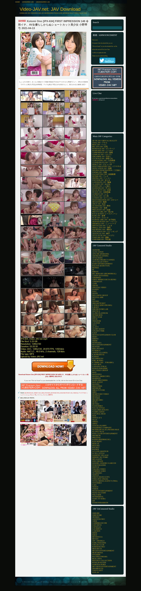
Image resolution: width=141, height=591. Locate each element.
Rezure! (96, 445)
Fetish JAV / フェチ (100, 176)
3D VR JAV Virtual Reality (104, 141)
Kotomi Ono (55, 393)
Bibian (95, 272)
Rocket (95, 447)
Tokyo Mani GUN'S (100, 477)
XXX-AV (95, 572)
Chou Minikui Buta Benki (104, 279)
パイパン (39, 395)
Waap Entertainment (102, 491)
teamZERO (97, 473)
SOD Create (97, 461)
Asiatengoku (98, 519)
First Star (97, 317)
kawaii (95, 356)
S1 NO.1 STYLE (98, 453)
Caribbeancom (99, 523)
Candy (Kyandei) (100, 276)
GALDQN (96, 323)
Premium (96, 435)
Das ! (94, 291)
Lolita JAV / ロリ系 (100, 196)
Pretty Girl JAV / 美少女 (103, 212)
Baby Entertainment (102, 264)
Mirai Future (98, 390)
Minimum (96, 388)
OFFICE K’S (97, 418)
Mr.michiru (97, 400)
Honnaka (96, 343)
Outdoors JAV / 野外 (101, 206)
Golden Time (98, 331)
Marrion (96, 378)
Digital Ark (97, 297)
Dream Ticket (99, 303)
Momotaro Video (100, 394)
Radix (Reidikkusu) (101, 439)
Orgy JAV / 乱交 (99, 204)
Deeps (95, 293)
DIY (93, 299)
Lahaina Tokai (99, 366)
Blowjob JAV (29, 393)
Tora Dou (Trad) (100, 479)
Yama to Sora (99, 499)
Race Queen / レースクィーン (104, 214)
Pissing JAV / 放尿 (99, 208)
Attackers (97, 258)
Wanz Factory (99, 493)
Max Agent (97, 382)
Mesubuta (97, 549)
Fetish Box (97, 315)
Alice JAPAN (97, 252)
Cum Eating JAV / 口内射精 (103, 160)
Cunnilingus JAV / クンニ (103, 162)
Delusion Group (100, 295)
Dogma (95, 301)
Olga (94, 420)
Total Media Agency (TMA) (104, 481)
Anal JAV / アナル (99, 143)
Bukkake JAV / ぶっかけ (102, 150)
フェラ (45, 395)
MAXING (96, 384)
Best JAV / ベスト (99, 145)
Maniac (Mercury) (101, 376)
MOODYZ (96, 396)
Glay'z (95, 327)
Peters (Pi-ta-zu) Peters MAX (105, 430)
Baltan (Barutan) (101, 266)
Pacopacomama (99, 557)
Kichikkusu (97, 358)
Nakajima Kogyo (100, 410)
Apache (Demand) (100, 254)
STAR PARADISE (99, 465)
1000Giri (95, 513)
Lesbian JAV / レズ (100, 194)
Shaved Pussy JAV (66, 393)
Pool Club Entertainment (105, 433)
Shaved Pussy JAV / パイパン (104, 222)
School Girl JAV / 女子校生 (104, 220)
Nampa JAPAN (98, 412)
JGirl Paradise (99, 543)
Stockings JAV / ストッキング (105, 231)
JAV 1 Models (98, 541)
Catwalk (96, 527)
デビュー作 (33, 395)
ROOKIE (95, 449)
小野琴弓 (50, 395)
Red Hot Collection (102, 560)
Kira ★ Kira (97, 360)
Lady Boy (96, 364)
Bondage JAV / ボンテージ (103, 149)
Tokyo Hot (97, 570)
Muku (95, 402)
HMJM (94, 341)
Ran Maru (97, 441)
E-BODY (95, 307)
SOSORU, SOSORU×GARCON (104, 463)
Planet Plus (98, 432)
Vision (95, 489)
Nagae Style (98, 408)
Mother (96, 398)
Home (17, 2)
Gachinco (97, 529)
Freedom (96, 321)
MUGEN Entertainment (103, 551)
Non (94, 416)
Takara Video (99, 469)
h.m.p (94, 333)
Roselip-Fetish (99, 562)
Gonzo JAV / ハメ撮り (101, 186)
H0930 (94, 533)
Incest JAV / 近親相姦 (101, 192)
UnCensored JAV (43, 2)
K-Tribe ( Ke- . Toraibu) (103, 362)
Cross (95, 285)
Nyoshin (96, 555)
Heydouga (97, 537)
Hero (94, 337)
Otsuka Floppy (99, 426)
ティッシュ (25, 395)
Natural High (99, 414)
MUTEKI (95, 404)
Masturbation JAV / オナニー (105, 200)
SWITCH (95, 467)
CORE (94, 283)
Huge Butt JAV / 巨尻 (101, 190)
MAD (94, 372)
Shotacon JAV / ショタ (102, 226)
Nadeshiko (97, 406)
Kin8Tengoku (98, 547)
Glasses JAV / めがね (101, 184)
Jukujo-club (98, 545)
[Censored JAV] (22, 21)
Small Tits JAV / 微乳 (101, 227)
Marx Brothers (100, 380)
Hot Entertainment (101, 345)
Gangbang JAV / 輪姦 (101, 182)
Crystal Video (99, 287)
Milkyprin (97, 386)
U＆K (94, 485)
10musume (97, 515)
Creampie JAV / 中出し (101, 156)
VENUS (95, 487)
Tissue (75, 393)
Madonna (97, 374)
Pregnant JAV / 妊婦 (101, 210)
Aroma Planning (100, 256)
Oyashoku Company (102, 428)
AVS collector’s (100, 262)
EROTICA (96, 311)
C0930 (94, 521)
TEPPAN (95, 475)
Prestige (96, 437)
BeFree (95, 268)
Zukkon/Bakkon (100, 503)
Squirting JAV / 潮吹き (102, 229)
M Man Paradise (100, 368)
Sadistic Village (100, 455)
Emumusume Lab (100, 309)
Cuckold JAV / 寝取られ (102, 158)
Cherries (96, 277)
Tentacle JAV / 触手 (101, 233)
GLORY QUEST (98, 329)
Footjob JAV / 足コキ (101, 180)
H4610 (94, 535)
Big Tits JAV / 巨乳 (100, 147)
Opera (95, 422)
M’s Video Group (100, 370)
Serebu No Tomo (100, 457)
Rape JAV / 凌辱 (98, 216)
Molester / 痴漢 (99, 202)
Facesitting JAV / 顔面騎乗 (104, 174)
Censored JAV (28, 2)
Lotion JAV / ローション (102, 198)
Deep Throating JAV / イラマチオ (106, 166)
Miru (94, 392)
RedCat (95, 443)
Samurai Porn (99, 564)
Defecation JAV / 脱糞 (102, 168)
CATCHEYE (97, 525)
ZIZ (93, 501)
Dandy (95, 289)
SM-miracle (97, 568)
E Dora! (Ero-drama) (102, 305)
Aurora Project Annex (103, 260)
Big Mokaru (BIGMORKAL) (104, 274)
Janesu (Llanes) (99, 353)
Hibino (95, 339)
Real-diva (97, 559)
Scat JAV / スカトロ (100, 218)
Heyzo (95, 539)
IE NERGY (96, 351)
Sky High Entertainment (104, 566)
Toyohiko (97, 483)
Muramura (97, 553)
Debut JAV (37, 393)
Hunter (96, 347)
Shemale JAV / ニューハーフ (104, 224)
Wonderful (98, 497)
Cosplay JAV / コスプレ (102, 154)
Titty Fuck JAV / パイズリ (103, 235)
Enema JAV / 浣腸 (99, 172)
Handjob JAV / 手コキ (101, 188)
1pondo (95, 517)
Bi (93, 270)
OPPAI (94, 424)
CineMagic (97, 281)
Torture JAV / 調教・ (101, 237)
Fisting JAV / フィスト (101, 178)
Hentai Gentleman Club (104, 335)
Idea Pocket (46, 393)
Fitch (94, 319)
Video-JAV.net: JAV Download (50, 9)
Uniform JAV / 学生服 (101, 239)
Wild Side (96, 495)
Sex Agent (97, 459)
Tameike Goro (99, 471)
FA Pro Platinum (100, 313)
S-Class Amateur (100, 451)
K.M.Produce (98, 354)
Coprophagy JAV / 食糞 (102, 152)
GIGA (94, 325)
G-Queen (96, 531)
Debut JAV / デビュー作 (102, 164)
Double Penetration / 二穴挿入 (106, 170)
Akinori (96, 250)
